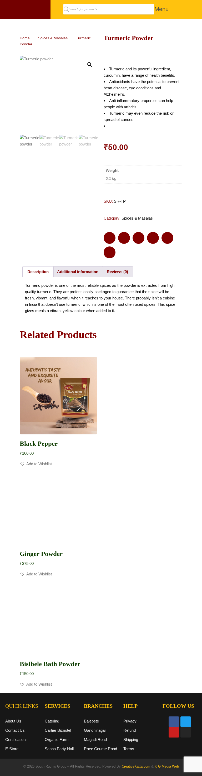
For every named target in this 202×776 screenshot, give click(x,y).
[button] (162, 9)
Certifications (16, 739)
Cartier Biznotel (58, 730)
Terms (128, 748)
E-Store (11, 748)
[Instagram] (185, 732)
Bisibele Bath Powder (50, 663)
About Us (13, 721)
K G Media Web (167, 766)
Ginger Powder (41, 553)
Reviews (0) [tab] (117, 271)
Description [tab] (38, 271)
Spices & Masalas (53, 38)
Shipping (130, 739)
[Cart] (180, 6)
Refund (129, 730)
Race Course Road (100, 748)
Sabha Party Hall (59, 748)
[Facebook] (174, 721)
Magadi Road (95, 739)
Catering (52, 721)
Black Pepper (39, 443)
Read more (58, 425)
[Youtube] (174, 732)
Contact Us (15, 730)
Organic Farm (57, 739)
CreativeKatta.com (136, 766)
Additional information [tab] (77, 271)
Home (25, 38)
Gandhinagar (95, 730)
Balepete (91, 721)
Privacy (130, 721)
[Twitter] (185, 721)
